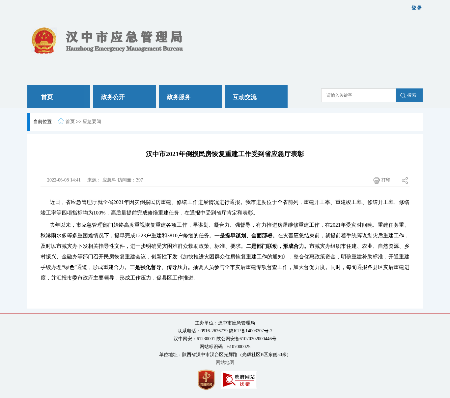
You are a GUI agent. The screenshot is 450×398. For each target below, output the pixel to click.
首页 (70, 121)
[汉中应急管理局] (109, 40)
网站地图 (225, 362)
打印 (385, 180)
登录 (417, 7)
